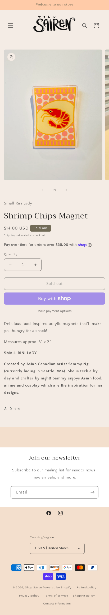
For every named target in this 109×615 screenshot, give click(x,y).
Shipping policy (84, 595)
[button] (10, 25)
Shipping (9, 235)
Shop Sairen (33, 587)
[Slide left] (43, 190)
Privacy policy (29, 595)
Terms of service (56, 595)
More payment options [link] (55, 311)
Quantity (10, 254)
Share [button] (15, 408)
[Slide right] (66, 190)
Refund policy (86, 587)
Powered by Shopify (57, 587)
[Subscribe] (92, 492)
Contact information (57, 603)
